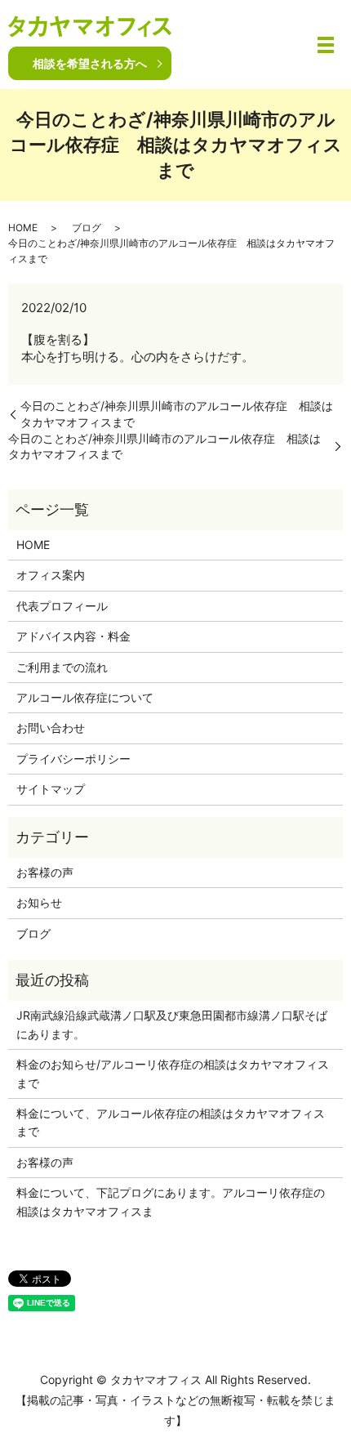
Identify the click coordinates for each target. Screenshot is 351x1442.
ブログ (86, 227)
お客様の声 (44, 872)
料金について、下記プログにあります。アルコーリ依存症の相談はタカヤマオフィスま (170, 1201)
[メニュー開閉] (326, 45)
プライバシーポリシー (73, 759)
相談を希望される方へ (90, 63)
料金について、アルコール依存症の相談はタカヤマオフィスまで (170, 1122)
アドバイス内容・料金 (73, 636)
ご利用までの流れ (62, 667)
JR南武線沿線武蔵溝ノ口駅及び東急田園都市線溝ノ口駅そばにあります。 (171, 1024)
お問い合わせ (50, 727)
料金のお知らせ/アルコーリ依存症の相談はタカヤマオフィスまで (172, 1073)
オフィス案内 (50, 575)
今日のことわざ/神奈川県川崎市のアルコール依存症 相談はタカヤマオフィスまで (176, 414)
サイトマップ (50, 789)
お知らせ (39, 902)
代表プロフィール (62, 606)
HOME (23, 227)
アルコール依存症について (84, 697)
